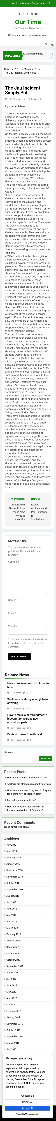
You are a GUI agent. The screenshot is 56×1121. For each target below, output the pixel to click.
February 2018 (13, 934)
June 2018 (11, 908)
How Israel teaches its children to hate (27, 777)
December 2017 (14, 947)
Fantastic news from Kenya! (30, 3)
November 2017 (14, 953)
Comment (14, 561)
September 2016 (14, 1036)
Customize (27, 1095)
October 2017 (13, 959)
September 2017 (14, 966)
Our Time (28, 22)
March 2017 (12, 1004)
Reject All (27, 1101)
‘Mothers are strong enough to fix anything (29, 784)
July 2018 (11, 902)
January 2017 (13, 1017)
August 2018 (12, 896)
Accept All (27, 1108)
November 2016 (14, 1024)
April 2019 (11, 851)
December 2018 (14, 870)
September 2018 (14, 889)
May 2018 (11, 915)
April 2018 (11, 921)
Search (8, 752)
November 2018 (14, 876)
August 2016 (12, 1043)
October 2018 (13, 883)
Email (12, 613)
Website (12, 626)
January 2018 (13, 940)
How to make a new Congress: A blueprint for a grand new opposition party (27, 718)
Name (12, 600)
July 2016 (11, 1049)
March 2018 (12, 927)
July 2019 (11, 844)
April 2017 (11, 998)
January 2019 (13, 864)
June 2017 (11, 985)
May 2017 (11, 991)
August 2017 (12, 972)
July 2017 (11, 979)
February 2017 (13, 1011)
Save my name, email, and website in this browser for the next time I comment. (27, 643)
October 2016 (13, 1030)
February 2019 (13, 857)
